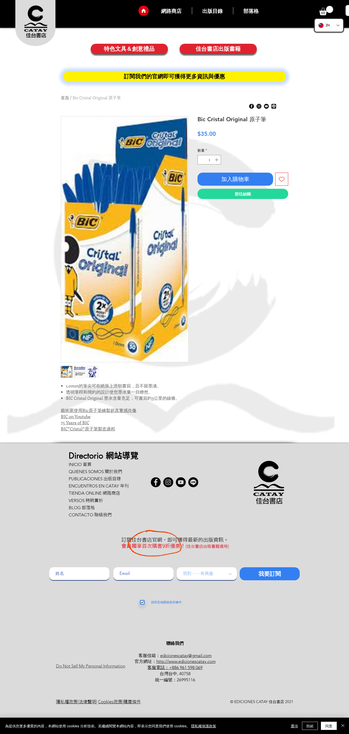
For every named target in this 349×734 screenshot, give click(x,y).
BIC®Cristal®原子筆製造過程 (88, 428)
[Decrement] (201, 159)
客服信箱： (149, 655)
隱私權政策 (67, 701)
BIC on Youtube (75, 416)
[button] (326, 10)
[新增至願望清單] (281, 179)
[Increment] (217, 159)
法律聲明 (87, 701)
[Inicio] (143, 11)
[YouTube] (266, 106)
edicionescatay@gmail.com (186, 655)
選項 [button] (294, 725)
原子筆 (95, 410)
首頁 (65, 97)
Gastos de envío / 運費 (207, 141)
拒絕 (309, 725)
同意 (328, 725)
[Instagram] (259, 106)
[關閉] (343, 726)
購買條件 (132, 701)
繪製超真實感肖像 (119, 410)
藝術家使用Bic (75, 410)
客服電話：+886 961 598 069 (175, 667)
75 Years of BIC (75, 422)
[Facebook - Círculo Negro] (251, 106)
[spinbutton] (209, 159)
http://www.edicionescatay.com (186, 661)
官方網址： (145, 661)
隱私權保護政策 (203, 725)
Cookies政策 (110, 701)
